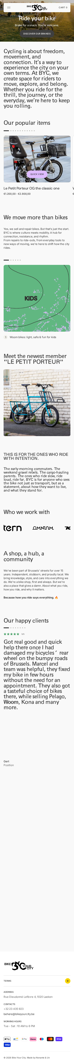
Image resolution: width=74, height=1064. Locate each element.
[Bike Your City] (37, 7)
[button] (9, 7)
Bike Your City (19, 1057)
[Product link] (37, 165)
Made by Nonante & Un (38, 1057)
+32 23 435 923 (14, 1009)
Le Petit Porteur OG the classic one (31, 188)
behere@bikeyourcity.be (19, 1014)
